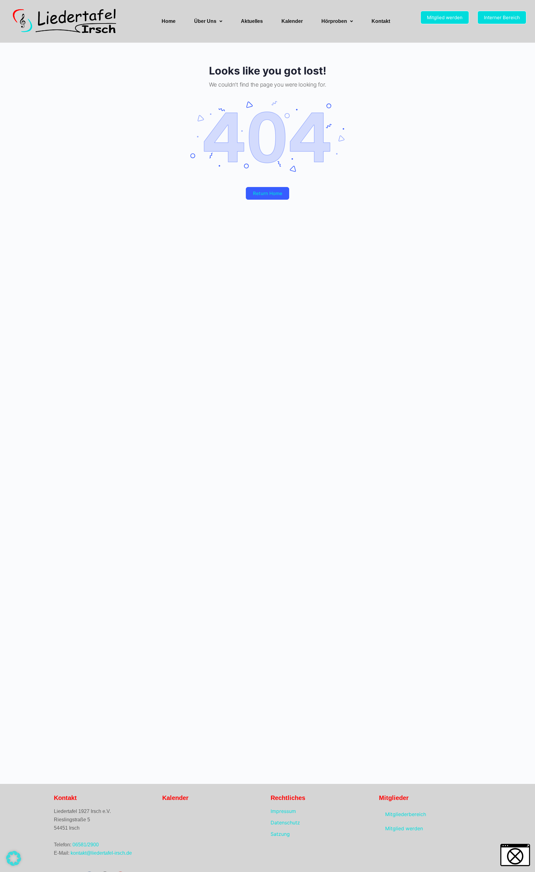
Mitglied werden (404, 828)
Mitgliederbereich (405, 814)
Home (169, 21)
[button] (208, 21)
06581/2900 (85, 844)
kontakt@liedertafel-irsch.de (101, 853)
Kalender (292, 21)
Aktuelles (252, 21)
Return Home (267, 193)
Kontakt (381, 21)
